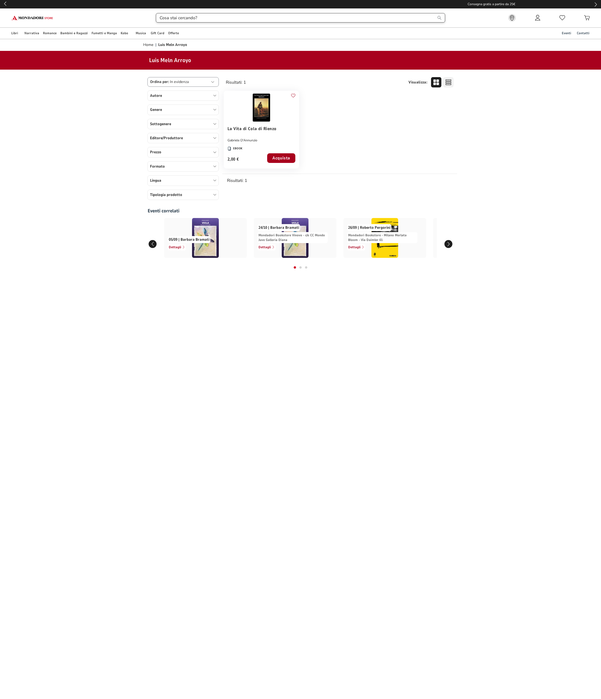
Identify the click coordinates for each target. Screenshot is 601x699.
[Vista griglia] (436, 82)
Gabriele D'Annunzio (242, 140)
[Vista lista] (448, 82)
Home (148, 44)
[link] (512, 18)
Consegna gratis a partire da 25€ (300, 4)
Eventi (566, 33)
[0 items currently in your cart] (587, 18)
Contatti (583, 33)
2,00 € (233, 159)
